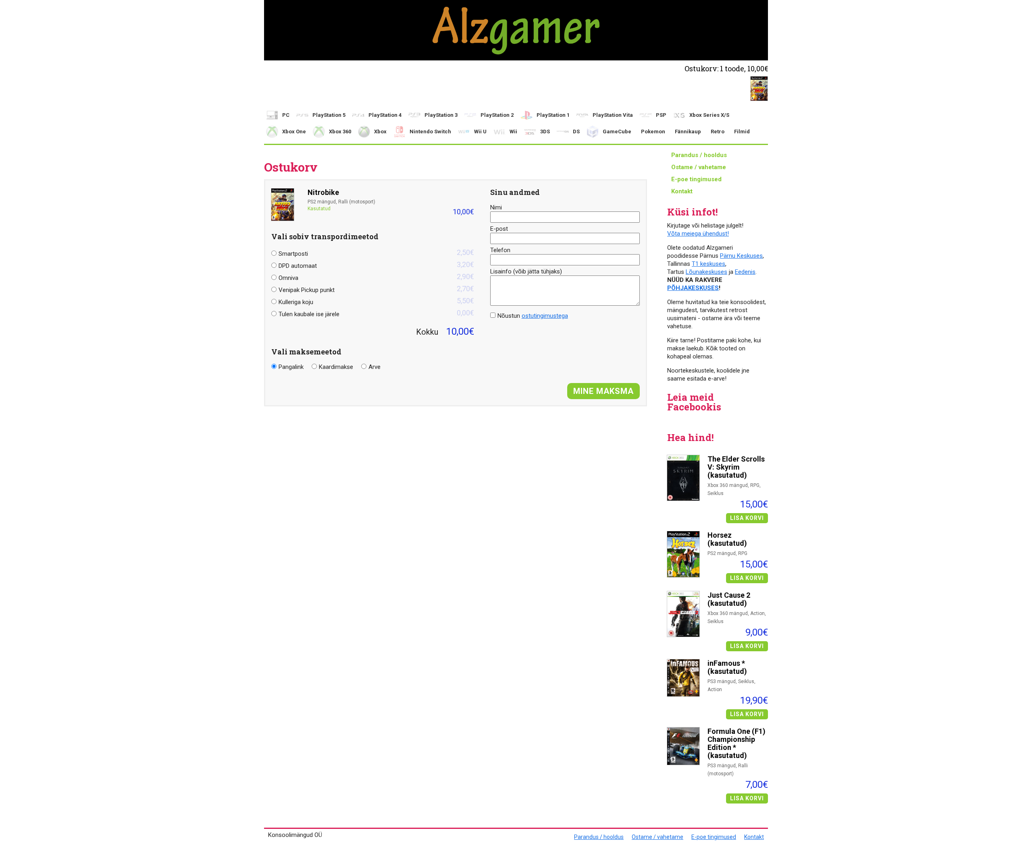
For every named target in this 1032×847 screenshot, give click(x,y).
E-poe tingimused (696, 179)
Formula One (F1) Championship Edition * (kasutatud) (736, 743)
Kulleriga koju (376, 301)
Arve (374, 367)
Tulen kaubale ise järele (376, 313)
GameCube (617, 131)
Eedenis (745, 271)
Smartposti (376, 252)
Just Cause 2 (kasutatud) (728, 599)
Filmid (742, 131)
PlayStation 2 (497, 115)
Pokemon (653, 131)
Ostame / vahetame (698, 167)
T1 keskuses (708, 263)
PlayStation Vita (613, 115)
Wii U (480, 131)
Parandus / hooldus (699, 155)
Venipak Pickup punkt (376, 289)
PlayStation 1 (553, 115)
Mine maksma (603, 391)
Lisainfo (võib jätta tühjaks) (526, 271)
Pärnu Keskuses (741, 255)
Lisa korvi (747, 518)
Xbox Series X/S (709, 115)
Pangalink (291, 367)
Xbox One (294, 131)
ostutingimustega (545, 315)
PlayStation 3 (441, 115)
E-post (499, 228)
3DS (545, 131)
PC (285, 115)
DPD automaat (376, 264)
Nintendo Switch (430, 131)
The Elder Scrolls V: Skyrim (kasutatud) (736, 467)
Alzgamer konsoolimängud (516, 30)
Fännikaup (688, 131)
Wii (513, 131)
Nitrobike (323, 192)
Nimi (496, 207)
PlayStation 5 (328, 115)
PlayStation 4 (385, 115)
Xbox (380, 131)
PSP (661, 115)
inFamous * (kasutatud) (727, 667)
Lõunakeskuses (706, 271)
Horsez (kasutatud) (727, 539)
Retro (717, 131)
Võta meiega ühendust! (698, 233)
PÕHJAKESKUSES (693, 288)
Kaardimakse (336, 367)
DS (576, 131)
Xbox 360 (340, 131)
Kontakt (682, 191)
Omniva (376, 277)
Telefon (500, 250)
